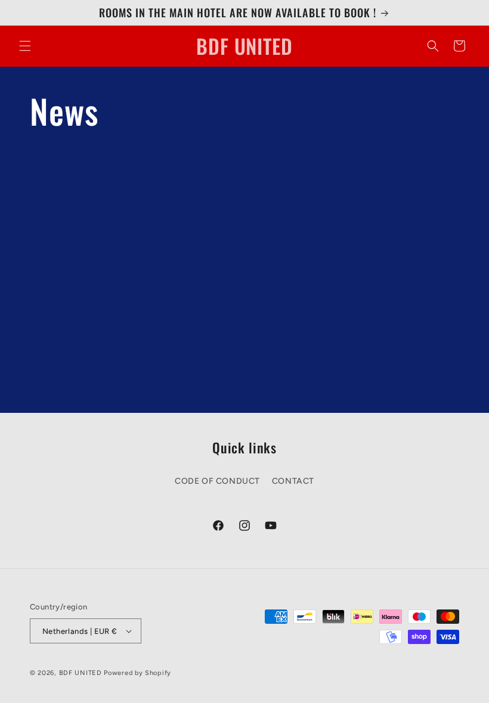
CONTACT (293, 481)
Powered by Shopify (137, 673)
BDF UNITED (80, 673)
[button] (25, 46)
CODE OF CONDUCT (217, 481)
